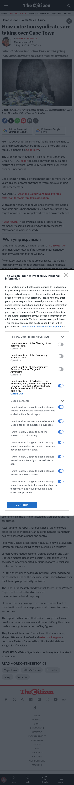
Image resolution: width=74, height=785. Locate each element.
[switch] (61, 344)
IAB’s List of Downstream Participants (41, 326)
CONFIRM (22, 505)
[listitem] (37, 337)
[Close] (67, 276)
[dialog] (37, 392)
